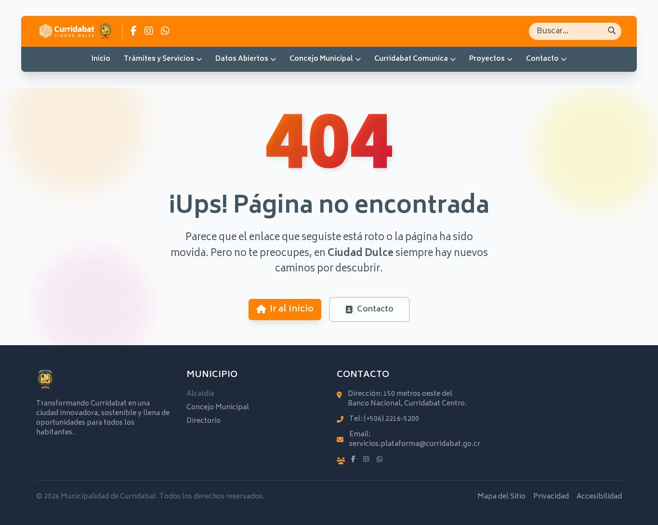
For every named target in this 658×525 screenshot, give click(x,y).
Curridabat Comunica (411, 59)
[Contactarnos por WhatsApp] (165, 31)
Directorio (203, 421)
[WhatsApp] (379, 460)
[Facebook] (353, 460)
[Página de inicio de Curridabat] (75, 31)
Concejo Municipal (321, 59)
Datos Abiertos (241, 59)
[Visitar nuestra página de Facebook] (134, 31)
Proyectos (487, 59)
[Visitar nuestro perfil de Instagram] (149, 31)
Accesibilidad (599, 497)
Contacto (542, 59)
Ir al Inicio (292, 309)
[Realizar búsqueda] (612, 31)
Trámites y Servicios (159, 59)
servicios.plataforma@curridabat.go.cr (414, 444)
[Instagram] (366, 460)
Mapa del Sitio (501, 497)
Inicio (101, 59)
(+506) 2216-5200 (391, 419)
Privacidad (551, 497)
